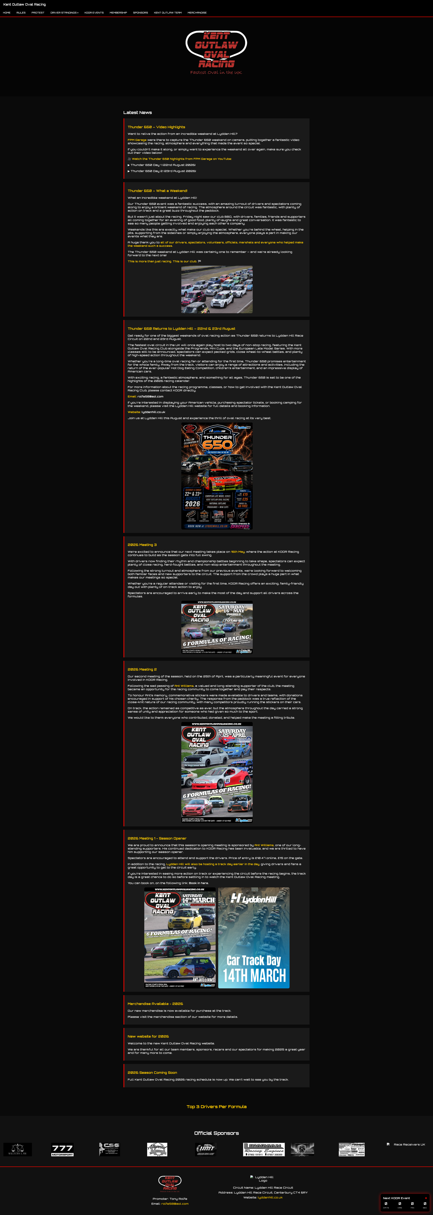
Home (6, 12)
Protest (38, 12)
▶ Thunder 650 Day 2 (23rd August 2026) (162, 171)
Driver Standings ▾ (64, 12)
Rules (21, 12)
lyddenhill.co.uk (153, 412)
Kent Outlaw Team (168, 12)
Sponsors (140, 12)
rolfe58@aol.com (150, 396)
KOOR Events (94, 12)
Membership (118, 12)
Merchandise (197, 12)
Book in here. (199, 883)
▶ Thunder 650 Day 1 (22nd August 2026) (162, 165)
